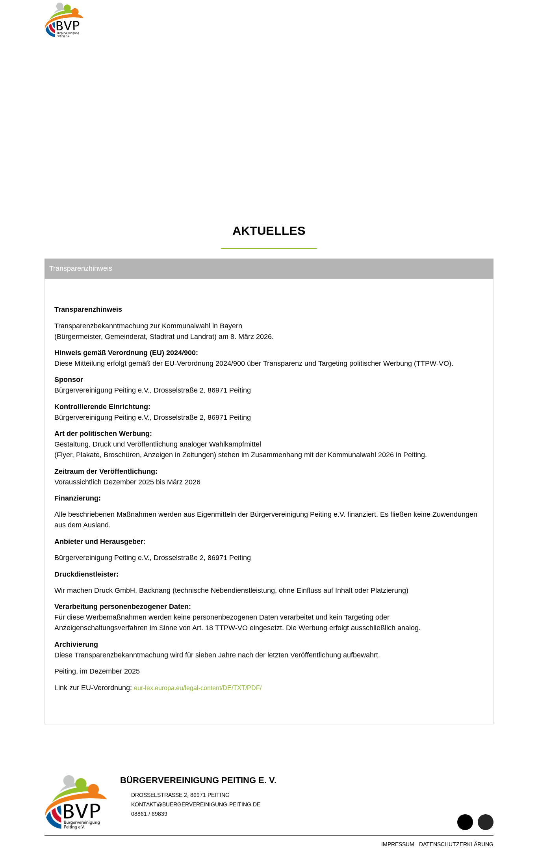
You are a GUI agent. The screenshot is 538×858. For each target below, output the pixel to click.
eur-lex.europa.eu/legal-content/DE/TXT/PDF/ (198, 688)
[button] (486, 20)
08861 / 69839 (149, 814)
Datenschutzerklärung (456, 844)
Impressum (397, 844)
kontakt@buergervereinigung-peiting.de (195, 804)
